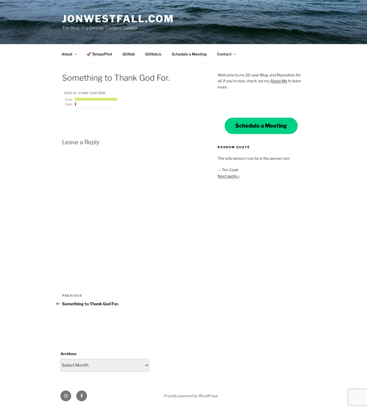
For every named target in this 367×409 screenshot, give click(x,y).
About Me (278, 81)
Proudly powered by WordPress (191, 395)
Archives (68, 353)
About (67, 54)
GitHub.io (153, 54)
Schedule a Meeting (189, 54)
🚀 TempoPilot (99, 54)
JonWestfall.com (118, 19)
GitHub (129, 54)
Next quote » (228, 176)
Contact (224, 54)
